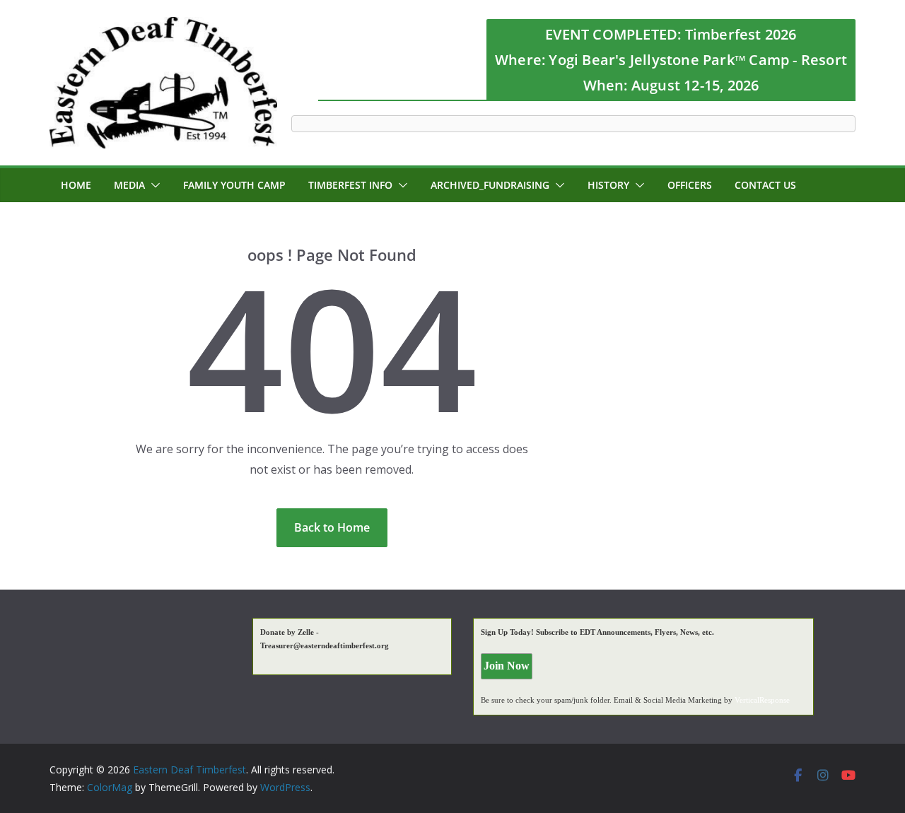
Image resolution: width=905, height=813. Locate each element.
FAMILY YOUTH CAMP (234, 185)
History (608, 185)
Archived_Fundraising (490, 185)
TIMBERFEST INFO (350, 185)
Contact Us (765, 185)
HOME (76, 185)
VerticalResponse (762, 700)
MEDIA (129, 185)
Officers (689, 185)
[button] (152, 185)
